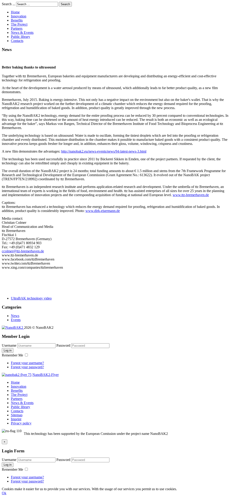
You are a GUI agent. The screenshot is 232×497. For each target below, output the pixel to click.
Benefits (17, 20)
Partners (16, 28)
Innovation (18, 16)
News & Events (22, 32)
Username (9, 345)
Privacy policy (21, 423)
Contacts (17, 41)
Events (16, 320)
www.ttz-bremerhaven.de (191, 195)
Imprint (16, 419)
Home (15, 12)
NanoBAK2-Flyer (45, 375)
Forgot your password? (27, 367)
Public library (20, 37)
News (15, 316)
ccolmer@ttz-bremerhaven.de (23, 251)
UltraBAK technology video (31, 298)
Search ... (8, 4)
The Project (19, 24)
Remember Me (13, 355)
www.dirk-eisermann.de (102, 211)
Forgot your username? (27, 363)
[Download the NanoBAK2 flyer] (16, 375)
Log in (8, 350)
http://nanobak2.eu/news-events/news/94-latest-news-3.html (103, 151)
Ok (4, 493)
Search (65, 4)
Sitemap (16, 415)
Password (63, 345)
